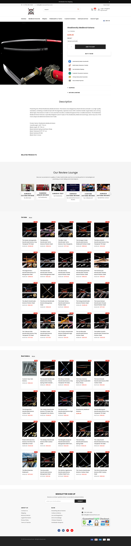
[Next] (61, 53)
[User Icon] (99, 9)
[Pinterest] (67, 530)
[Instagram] (63, 530)
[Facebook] (59, 530)
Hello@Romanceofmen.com (45, 5)
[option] (31, 53)
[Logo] (31, 11)
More (30, 217)
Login (102, 8)
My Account (104, 10)
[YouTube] (72, 530)
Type (68, 31)
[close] (109, 2)
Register (107, 8)
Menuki (69, 38)
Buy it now (89, 54)
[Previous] (1, 53)
